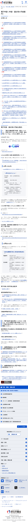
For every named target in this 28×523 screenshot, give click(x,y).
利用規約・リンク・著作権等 (7, 497)
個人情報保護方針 (19, 496)
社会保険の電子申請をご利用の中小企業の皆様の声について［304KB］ (14, 89)
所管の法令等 (4, 456)
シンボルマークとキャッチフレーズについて (7, 501)
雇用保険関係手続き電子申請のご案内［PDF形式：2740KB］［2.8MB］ (14, 295)
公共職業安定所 (14, 281)
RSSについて (18, 504)
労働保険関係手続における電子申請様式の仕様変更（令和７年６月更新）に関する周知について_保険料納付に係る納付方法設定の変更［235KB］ (14, 51)
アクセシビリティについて (21, 500)
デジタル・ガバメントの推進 (9, 411)
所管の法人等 (5, 468)
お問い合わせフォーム (10, 173)
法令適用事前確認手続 (7, 394)
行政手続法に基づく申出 (8, 418)
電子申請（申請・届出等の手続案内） (11, 390)
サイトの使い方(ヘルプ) (7, 504)
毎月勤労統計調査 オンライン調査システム (11, 333)
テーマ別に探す (5, 439)
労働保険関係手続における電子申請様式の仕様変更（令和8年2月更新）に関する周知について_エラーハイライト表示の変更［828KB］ (14, 38)
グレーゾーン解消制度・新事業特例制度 (11, 400)
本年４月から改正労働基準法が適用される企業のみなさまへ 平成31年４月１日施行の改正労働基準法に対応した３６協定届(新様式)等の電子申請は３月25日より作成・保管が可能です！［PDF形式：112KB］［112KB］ (14, 113)
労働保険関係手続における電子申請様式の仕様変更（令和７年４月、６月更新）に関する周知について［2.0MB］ (14, 63)
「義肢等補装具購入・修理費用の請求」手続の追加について (14, 123)
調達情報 (4, 397)
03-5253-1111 (14, 518)
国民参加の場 (14, 434)
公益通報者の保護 (6, 404)
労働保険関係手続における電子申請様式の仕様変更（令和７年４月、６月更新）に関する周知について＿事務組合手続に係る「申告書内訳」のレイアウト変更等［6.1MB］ (14, 57)
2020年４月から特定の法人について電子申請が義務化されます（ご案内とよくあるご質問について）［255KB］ (14, 96)
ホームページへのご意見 (7, 506)
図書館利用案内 (5, 470)
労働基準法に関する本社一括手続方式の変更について (13, 92)
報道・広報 (3, 442)
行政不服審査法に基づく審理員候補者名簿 (12, 421)
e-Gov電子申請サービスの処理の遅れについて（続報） (14, 83)
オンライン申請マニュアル (7, 221)
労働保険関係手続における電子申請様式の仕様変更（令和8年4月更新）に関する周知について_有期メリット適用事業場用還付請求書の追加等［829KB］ (14, 32)
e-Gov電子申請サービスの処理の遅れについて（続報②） (14, 80)
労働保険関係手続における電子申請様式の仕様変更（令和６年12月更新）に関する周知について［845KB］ (14, 75)
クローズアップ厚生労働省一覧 (8, 472)
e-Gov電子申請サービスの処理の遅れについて (12, 85)
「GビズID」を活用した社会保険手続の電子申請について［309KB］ (14, 102)
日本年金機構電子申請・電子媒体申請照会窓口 (14, 251)
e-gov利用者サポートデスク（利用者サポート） (13, 169)
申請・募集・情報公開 (6, 460)
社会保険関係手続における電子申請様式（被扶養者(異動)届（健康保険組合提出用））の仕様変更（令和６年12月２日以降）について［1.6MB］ (14, 69)
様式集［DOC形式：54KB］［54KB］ (11, 308)
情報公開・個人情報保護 (8, 407)
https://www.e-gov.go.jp (7, 151)
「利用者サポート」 (10, 202)
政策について (4, 446)
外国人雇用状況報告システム (8, 339)
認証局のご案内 (5, 288)
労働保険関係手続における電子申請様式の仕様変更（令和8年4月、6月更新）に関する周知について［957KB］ (14, 24)
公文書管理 (5, 414)
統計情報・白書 (5, 453)
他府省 (3, 466)
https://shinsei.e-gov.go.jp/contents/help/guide (12, 214)
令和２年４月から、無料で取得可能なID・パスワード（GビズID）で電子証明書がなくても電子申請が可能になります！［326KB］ (14, 107)
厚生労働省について (6, 449)
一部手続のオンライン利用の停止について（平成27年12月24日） (14, 118)
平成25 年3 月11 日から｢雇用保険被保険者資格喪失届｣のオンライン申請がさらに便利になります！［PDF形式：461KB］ (14, 301)
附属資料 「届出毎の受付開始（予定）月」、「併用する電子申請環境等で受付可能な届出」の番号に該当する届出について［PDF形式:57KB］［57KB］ (14, 360)
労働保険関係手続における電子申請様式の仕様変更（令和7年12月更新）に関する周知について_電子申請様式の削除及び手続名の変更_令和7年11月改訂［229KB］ (14, 44)
